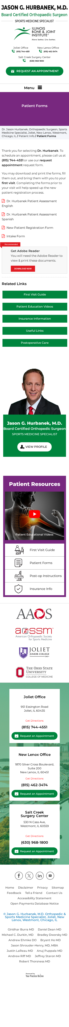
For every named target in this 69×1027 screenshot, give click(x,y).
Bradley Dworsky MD (52, 934)
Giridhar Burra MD (21, 929)
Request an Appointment (37, 71)
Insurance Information (35, 318)
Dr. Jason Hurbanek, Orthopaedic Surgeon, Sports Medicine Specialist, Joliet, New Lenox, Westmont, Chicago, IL (34, 133)
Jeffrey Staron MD (48, 956)
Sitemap (58, 887)
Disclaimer (25, 887)
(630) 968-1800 (37, 61)
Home (9, 887)
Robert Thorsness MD (34, 961)
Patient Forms (41, 563)
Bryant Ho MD (50, 940)
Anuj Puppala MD (49, 950)
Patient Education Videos (34, 306)
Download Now (22, 269)
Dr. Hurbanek (47, 150)
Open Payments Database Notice (34, 903)
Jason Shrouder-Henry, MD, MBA (34, 945)
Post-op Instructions (46, 576)
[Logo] (34, 13)
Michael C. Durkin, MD (17, 934)
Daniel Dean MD (49, 929)
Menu (29, 88)
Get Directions (34, 720)
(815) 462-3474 (50, 51)
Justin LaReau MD (20, 950)
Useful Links (35, 330)
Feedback (14, 893)
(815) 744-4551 (23, 51)
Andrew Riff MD (19, 956)
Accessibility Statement (34, 898)
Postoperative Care (35, 342)
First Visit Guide (35, 294)
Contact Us (54, 893)
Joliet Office (34, 697)
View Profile (36, 446)
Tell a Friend (33, 893)
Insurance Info (41, 589)
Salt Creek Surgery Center (34, 814)
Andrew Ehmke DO (22, 940)
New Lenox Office (35, 754)
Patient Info (26, 136)
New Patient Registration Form (30, 227)
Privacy (42, 887)
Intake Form (16, 236)
